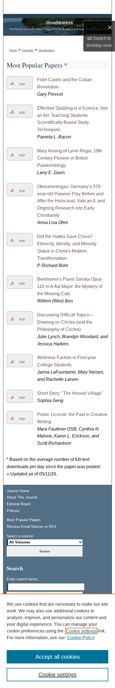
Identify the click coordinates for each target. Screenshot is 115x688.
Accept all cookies (57, 657)
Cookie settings (81, 631)
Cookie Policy (81, 637)
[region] (57, 641)
